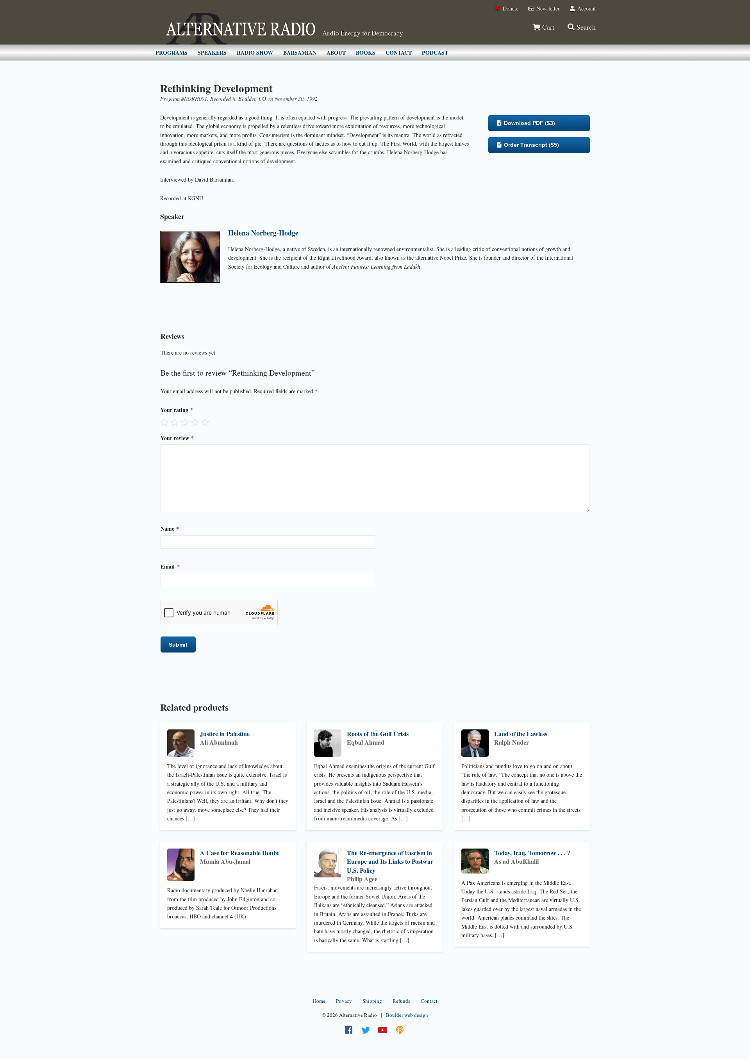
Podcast (435, 52)
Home (319, 1000)
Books (365, 52)
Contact (399, 52)
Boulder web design (407, 1014)
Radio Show (255, 52)
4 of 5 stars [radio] (195, 422)
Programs (171, 52)
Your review (177, 438)
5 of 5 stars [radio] (205, 422)
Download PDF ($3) (528, 123)
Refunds (401, 1000)
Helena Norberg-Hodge (263, 233)
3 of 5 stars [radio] (185, 422)
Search (585, 27)
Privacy (344, 1000)
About (336, 52)
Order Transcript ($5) (530, 145)
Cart (547, 27)
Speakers (212, 52)
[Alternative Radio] (240, 29)
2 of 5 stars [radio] (175, 422)
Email (170, 566)
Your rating (177, 410)
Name (170, 528)
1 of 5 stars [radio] (164, 422)
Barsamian (299, 52)
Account (586, 8)
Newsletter (547, 8)
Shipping (372, 1000)
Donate (509, 8)
